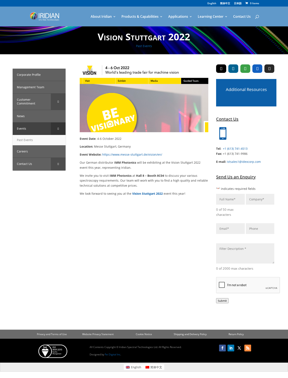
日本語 (238, 3)
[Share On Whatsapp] (245, 68)
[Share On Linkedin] (233, 68)
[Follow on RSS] (247, 348)
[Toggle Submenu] (58, 102)
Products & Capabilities (140, 17)
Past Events (144, 46)
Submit (222, 301)
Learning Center (210, 17)
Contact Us (242, 17)
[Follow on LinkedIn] (230, 348)
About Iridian (101, 17)
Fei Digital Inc (112, 354)
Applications (178, 17)
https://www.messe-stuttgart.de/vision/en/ (132, 154)
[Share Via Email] (269, 68)
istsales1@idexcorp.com (244, 162)
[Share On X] (221, 68)
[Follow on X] (239, 348)
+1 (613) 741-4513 (235, 149)
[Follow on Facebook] (222, 348)
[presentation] (248, 285)
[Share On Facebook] (257, 68)
